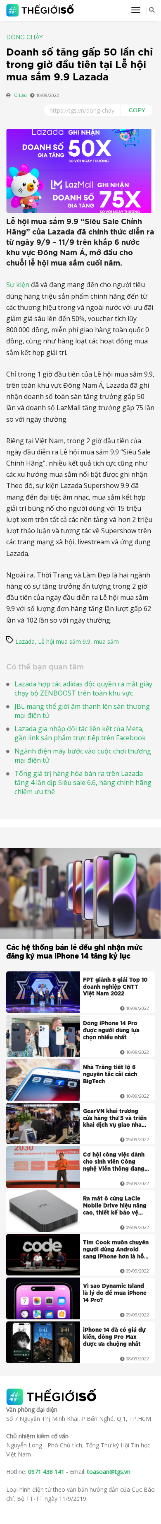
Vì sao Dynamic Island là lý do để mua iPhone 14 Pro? (115, 1293)
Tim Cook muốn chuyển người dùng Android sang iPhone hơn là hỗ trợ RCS (116, 1250)
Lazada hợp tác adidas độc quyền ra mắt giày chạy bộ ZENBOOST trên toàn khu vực (83, 688)
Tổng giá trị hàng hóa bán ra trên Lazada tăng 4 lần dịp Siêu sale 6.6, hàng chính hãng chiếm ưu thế (83, 782)
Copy (137, 110)
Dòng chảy (24, 38)
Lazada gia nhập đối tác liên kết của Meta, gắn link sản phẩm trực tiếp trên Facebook (80, 733)
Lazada (25, 641)
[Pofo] (41, 10)
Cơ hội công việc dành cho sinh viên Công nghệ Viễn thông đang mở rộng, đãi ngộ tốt (113, 1162)
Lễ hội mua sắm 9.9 (64, 641)
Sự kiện (17, 284)
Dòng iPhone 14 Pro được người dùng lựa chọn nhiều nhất (111, 1031)
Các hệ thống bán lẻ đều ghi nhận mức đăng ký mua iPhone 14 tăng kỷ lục (74, 952)
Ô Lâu (20, 95)
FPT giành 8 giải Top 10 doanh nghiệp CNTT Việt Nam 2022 (115, 987)
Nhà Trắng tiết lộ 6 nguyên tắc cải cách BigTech (110, 1074)
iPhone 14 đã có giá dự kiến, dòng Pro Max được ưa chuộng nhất (114, 1337)
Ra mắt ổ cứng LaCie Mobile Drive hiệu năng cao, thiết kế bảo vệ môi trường (115, 1206)
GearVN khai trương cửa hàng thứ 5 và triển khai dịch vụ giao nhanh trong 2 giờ (115, 1119)
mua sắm (106, 641)
